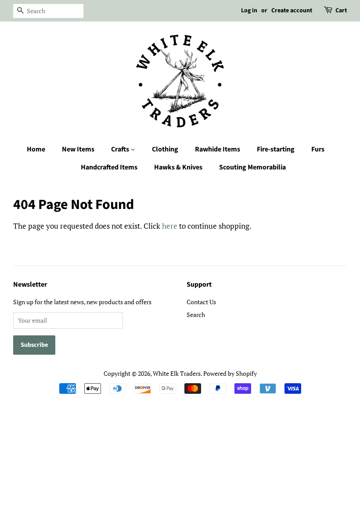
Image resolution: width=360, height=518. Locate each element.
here (169, 226)
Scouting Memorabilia (252, 167)
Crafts (120, 149)
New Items (78, 149)
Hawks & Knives (178, 167)
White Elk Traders (177, 373)
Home (36, 149)
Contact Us (201, 302)
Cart (341, 10)
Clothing (165, 149)
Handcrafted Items (109, 167)
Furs (317, 149)
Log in (249, 10)
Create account (291, 10)
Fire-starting (276, 149)
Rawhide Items (217, 149)
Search (196, 314)
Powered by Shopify (230, 373)
